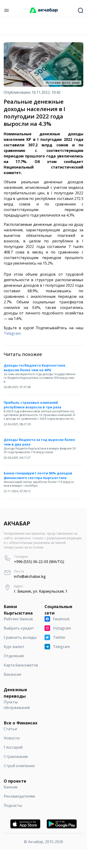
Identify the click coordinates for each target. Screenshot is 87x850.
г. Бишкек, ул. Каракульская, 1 (41, 591)
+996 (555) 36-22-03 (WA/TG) (39, 561)
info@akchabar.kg (30, 576)
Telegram (12, 333)
